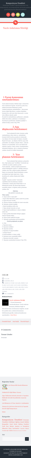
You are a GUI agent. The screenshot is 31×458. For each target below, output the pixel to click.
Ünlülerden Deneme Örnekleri (19, 430)
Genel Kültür (24, 422)
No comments (9, 293)
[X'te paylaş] (6, 275)
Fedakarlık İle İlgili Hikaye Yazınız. (11, 392)
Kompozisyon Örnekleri (15, 3)
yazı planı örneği (8, 287)
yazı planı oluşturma (20, 285)
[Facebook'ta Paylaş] (7, 275)
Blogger (19, 451)
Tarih (3, 426)
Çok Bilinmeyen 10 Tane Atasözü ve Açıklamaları (15, 403)
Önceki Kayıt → (25, 321)
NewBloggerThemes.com (15, 455)
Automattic (12, 453)
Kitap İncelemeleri (14, 428)
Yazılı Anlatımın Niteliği (15, 27)
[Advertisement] (15, 46)
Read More (14, 315)
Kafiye (4, 412)
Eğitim (17, 422)
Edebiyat (7, 283)
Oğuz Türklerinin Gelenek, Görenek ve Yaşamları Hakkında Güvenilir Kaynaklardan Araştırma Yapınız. (15, 398)
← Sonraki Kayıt (5, 321)
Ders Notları (10, 426)
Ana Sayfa (16, 321)
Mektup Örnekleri (23, 424)
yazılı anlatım (19, 287)
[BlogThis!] (4, 275)
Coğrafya (22, 428)
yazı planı (9, 285)
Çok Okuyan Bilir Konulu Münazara (18, 385)
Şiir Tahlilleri (10, 430)
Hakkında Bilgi (9, 281)
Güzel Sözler (13, 424)
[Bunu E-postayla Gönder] (3, 275)
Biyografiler (5, 424)
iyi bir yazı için (15, 283)
